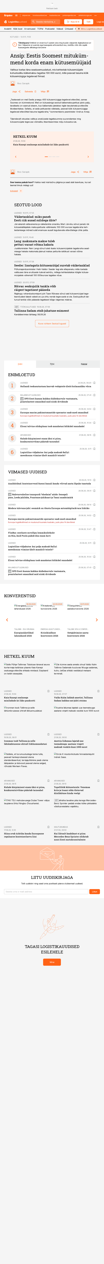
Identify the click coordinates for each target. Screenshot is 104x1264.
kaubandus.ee (54, 15)
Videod (59, 29)
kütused (14, 191)
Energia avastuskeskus (52, 629)
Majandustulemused (30, 395)
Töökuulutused (28, 307)
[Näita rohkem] (95, 15)
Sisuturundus (61, 827)
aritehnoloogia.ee (85, 15)
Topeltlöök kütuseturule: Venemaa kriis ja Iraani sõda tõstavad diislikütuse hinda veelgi (72, 790)
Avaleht (7, 29)
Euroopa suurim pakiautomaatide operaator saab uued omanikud (54, 412)
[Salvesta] (94, 382)
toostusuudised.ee (40, 15)
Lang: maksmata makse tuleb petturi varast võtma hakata (34, 242)
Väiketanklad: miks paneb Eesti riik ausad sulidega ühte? (35, 218)
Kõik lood (17, 29)
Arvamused (29, 29)
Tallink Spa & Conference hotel (82, 629)
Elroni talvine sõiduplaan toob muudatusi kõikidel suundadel (52, 426)
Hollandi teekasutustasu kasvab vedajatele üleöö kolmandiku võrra (55, 386)
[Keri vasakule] (15, 156)
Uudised (18, 213)
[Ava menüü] (16, 15)
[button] (46, 891)
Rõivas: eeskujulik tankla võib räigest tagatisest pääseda (35, 288)
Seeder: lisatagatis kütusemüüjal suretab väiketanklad (52, 265)
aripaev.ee (26, 15)
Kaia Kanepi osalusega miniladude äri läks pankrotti (41, 144)
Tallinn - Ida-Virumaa (24, 629)
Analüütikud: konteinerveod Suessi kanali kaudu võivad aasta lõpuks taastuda (49, 483)
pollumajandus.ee (69, 15)
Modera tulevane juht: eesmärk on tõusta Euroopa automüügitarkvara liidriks (48, 508)
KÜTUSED (14, 37)
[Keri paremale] (88, 156)
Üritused (69, 29)
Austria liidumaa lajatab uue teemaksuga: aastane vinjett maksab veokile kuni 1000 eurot (70, 744)
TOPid (40, 29)
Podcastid (49, 29)
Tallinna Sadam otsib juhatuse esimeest (41, 310)
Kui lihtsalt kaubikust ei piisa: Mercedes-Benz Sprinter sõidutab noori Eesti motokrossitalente (71, 836)
